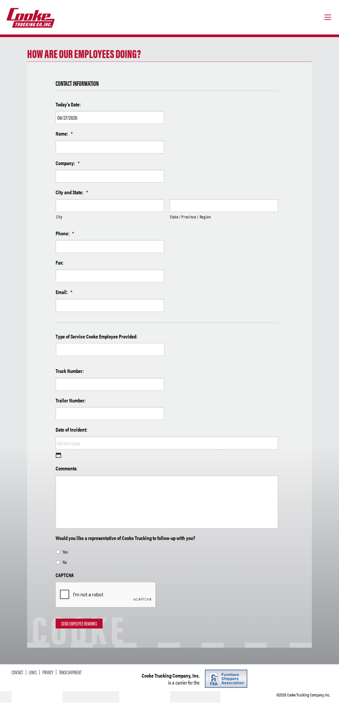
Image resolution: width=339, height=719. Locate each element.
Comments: (66, 468)
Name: (64, 133)
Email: (64, 292)
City (59, 216)
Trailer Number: (71, 400)
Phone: (65, 233)
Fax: (60, 262)
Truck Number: (70, 371)
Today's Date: (68, 104)
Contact (17, 672)
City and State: (72, 192)
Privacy (47, 672)
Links (33, 672)
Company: (68, 163)
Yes (65, 551)
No (65, 562)
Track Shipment (70, 672)
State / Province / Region (190, 216)
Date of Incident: (71, 429)
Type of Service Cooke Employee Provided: (96, 336)
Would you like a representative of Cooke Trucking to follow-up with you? (125, 538)
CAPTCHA (65, 575)
